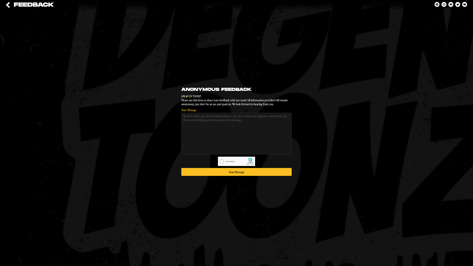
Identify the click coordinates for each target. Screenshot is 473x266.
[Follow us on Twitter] (457, 4)
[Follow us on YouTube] (464, 4)
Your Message (188, 110)
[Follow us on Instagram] (443, 4)
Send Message (236, 172)
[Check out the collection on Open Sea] (437, 4)
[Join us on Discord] (450, 4)
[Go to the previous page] (8, 5)
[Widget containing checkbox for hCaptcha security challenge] (236, 161)
